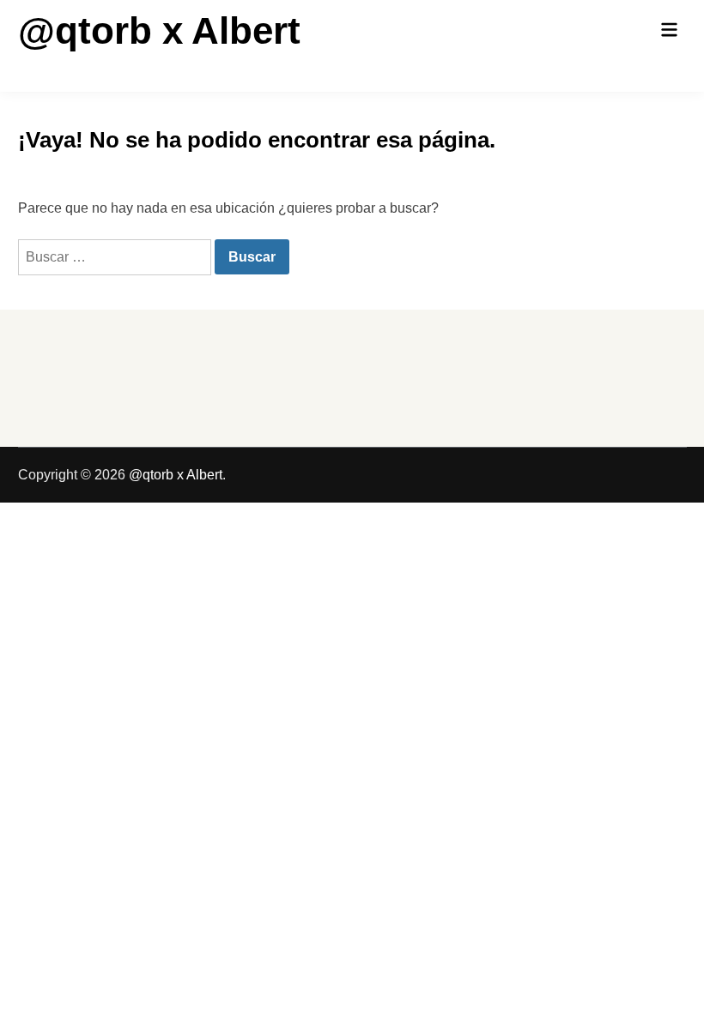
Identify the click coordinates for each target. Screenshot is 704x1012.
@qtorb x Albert (159, 30)
